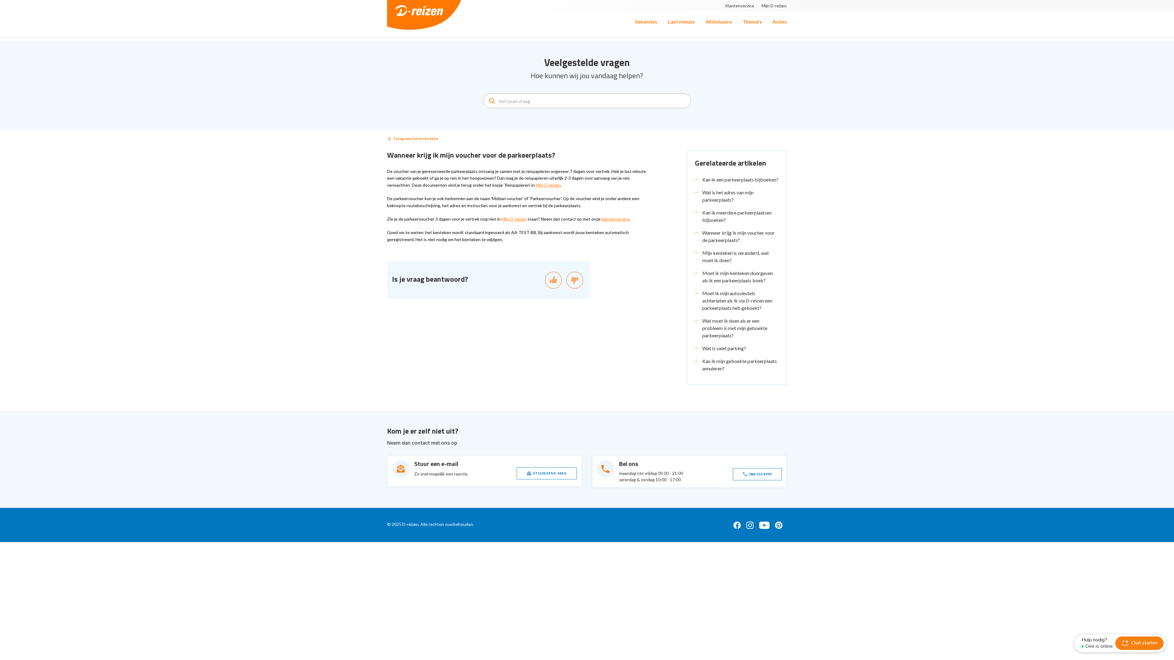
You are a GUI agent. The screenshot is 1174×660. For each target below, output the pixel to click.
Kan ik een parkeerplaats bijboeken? (740, 179)
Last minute (681, 21)
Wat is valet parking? (724, 348)
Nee (574, 280)
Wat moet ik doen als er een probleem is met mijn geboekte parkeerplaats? (734, 328)
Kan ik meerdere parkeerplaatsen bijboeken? (737, 216)
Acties (780, 21)
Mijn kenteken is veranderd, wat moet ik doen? (735, 256)
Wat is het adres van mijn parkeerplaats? (728, 196)
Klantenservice (739, 5)
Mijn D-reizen (774, 5)
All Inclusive (719, 21)
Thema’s (752, 21)
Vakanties (646, 21)
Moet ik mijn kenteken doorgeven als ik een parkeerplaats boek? (737, 276)
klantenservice (615, 219)
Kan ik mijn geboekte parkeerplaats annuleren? (739, 364)
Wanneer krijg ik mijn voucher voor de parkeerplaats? (738, 236)
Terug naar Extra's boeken (415, 138)
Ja (553, 280)
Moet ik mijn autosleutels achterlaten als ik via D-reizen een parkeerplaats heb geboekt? (737, 300)
